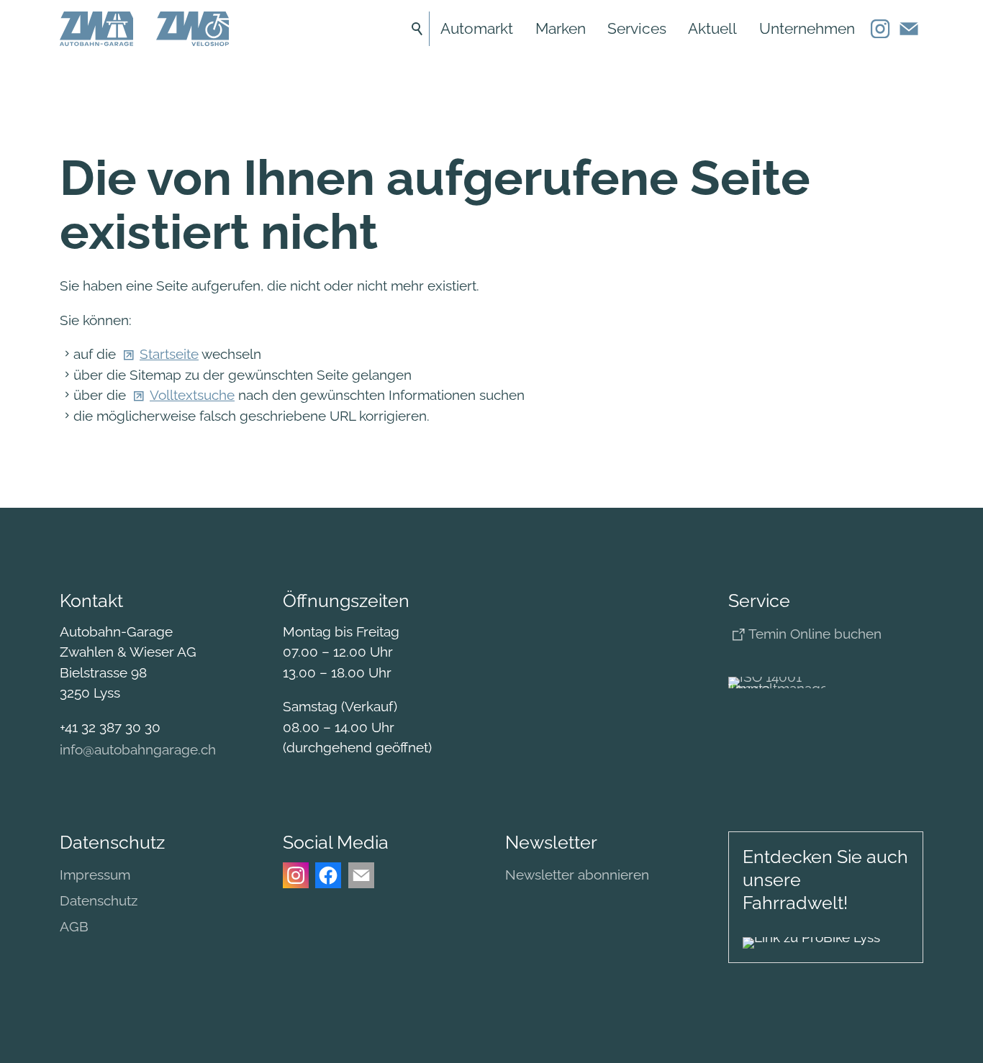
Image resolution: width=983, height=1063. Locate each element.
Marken (560, 28)
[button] (880, 28)
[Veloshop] (193, 29)
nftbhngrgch (139, 749)
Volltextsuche (192, 395)
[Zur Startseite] (96, 29)
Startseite (169, 354)
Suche (417, 28)
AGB (74, 926)
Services (636, 28)
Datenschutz (98, 900)
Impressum (95, 874)
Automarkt (476, 28)
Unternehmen (807, 28)
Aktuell (712, 28)
